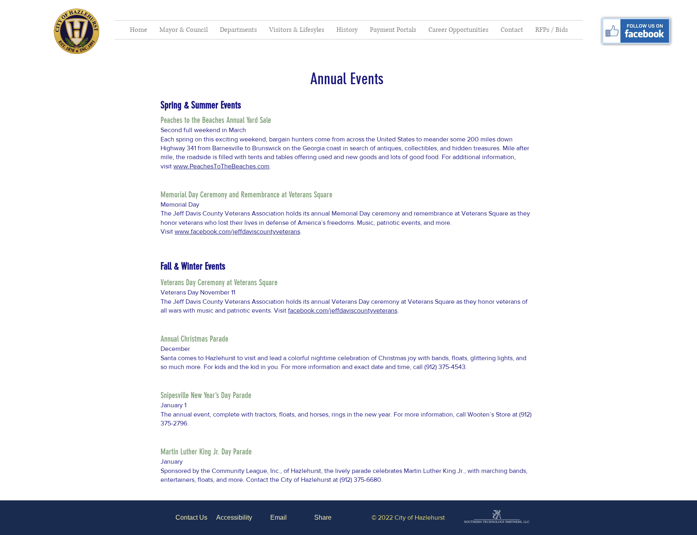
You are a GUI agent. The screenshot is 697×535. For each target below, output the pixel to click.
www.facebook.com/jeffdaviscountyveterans (237, 231)
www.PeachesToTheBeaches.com (221, 166)
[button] (183, 30)
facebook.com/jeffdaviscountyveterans (342, 310)
